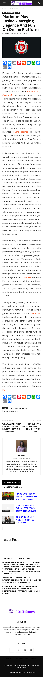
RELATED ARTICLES (12, 483)
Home (4, 9)
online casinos (20, 131)
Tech (27, 659)
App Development (8, 498)
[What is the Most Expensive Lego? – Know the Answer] (8, 508)
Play (4, 389)
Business (9, 659)
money (27, 277)
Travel (34, 659)
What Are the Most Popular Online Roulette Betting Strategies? (11, 428)
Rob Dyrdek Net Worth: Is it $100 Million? (25, 520)
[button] (4, 3)
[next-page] (7, 528)
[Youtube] (31, 650)
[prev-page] (3, 528)
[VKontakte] (24, 650)
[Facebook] (11, 650)
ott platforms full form (10, 411)
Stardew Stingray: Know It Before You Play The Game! (27, 496)
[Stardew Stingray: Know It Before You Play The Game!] (8, 496)
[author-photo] (21, 452)
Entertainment (13, 9)
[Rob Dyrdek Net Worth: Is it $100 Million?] (8, 520)
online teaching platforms (18, 408)
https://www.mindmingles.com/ (21, 458)
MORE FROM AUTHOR (13, 487)
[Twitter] (18, 650)
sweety (7, 33)
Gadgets (6, 511)
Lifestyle (19, 659)
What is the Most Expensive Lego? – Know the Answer (26, 508)
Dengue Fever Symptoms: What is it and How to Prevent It (31, 428)
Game (23, 9)
